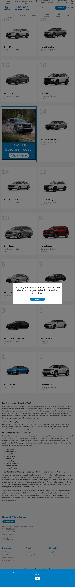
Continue (37, 299)
